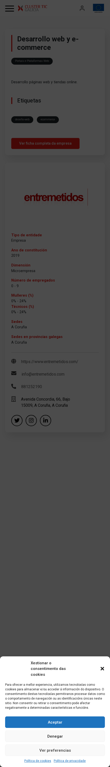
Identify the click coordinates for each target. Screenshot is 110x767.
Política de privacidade (70, 761)
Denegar (55, 736)
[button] (102, 668)
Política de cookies (37, 761)
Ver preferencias (55, 750)
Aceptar (55, 722)
